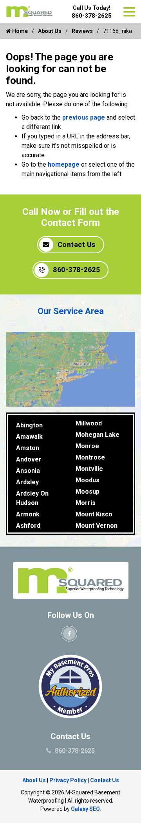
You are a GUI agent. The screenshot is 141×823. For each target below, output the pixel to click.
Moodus (87, 480)
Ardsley (27, 482)
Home (19, 31)
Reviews (82, 31)
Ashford (28, 525)
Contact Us (77, 244)
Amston (27, 448)
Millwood (89, 423)
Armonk (28, 514)
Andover (29, 459)
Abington (29, 425)
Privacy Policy (68, 780)
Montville (89, 468)
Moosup (87, 491)
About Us (49, 31)
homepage (64, 164)
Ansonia (28, 470)
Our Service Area (71, 311)
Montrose (90, 457)
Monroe (87, 446)
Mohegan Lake (97, 434)
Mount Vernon (97, 525)
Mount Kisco (94, 514)
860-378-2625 (92, 15)
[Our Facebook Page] (69, 633)
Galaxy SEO (85, 809)
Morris (86, 503)
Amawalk (29, 436)
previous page (83, 117)
